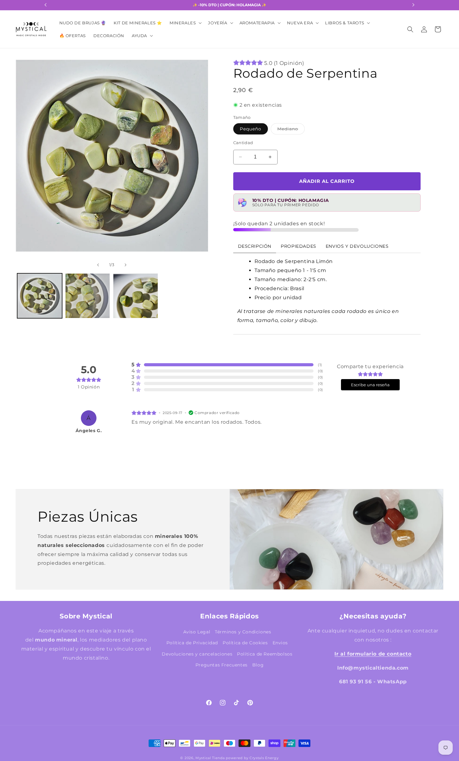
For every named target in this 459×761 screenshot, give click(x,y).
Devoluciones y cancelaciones (197, 653)
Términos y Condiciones (243, 632)
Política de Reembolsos (264, 653)
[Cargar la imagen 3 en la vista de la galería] (135, 295)
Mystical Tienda (210, 758)
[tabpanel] (327, 293)
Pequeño (250, 129)
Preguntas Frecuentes (221, 664)
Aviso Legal (196, 632)
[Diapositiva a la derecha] (198, 166)
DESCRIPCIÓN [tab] (255, 246)
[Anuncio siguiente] (413, 5)
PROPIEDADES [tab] (298, 246)
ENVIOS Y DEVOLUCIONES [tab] (357, 246)
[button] (185, 23)
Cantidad (243, 142)
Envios (280, 643)
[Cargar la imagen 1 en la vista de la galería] (39, 295)
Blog (258, 664)
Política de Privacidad (192, 643)
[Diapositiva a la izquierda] (26, 166)
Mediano (291, 130)
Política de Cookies (245, 643)
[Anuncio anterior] (45, 5)
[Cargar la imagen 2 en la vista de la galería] (87, 295)
